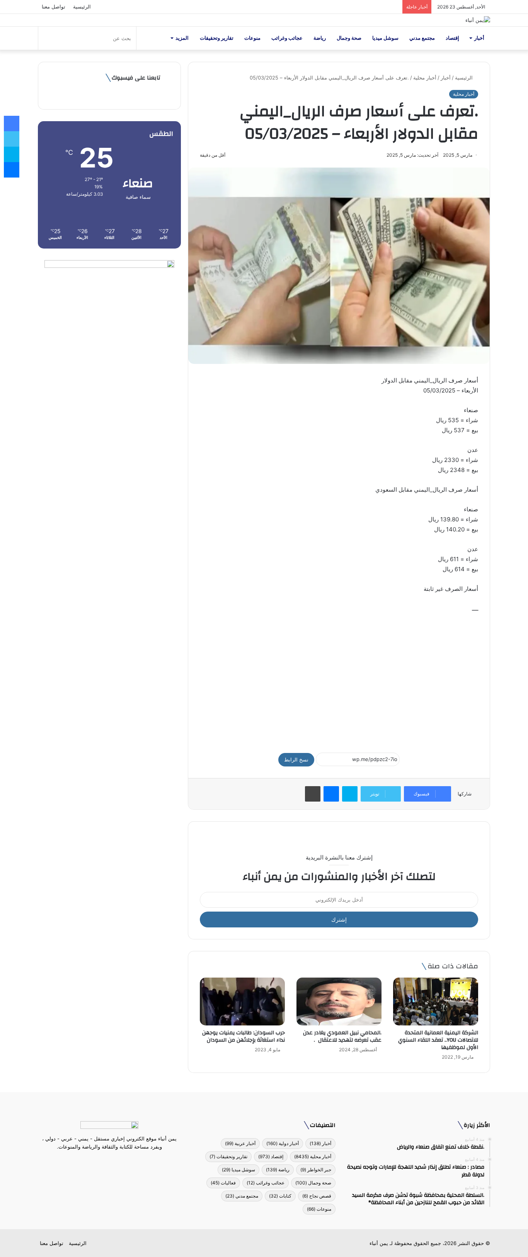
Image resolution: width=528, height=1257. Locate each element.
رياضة (319, 38)
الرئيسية (82, 6)
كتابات (280, 1196)
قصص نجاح (316, 1196)
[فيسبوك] (123, 1161)
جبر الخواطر (315, 1169)
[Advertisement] (339, 679)
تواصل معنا (53, 6)
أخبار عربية (240, 1143)
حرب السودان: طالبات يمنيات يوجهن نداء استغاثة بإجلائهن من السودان (243, 1036)
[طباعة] (312, 794)
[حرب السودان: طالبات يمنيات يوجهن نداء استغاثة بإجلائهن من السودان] (242, 1001)
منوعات (252, 38)
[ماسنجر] (331, 794)
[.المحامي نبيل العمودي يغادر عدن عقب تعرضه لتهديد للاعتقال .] (339, 1001)
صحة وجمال (349, 38)
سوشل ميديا (385, 38)
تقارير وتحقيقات (216, 38)
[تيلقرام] (104, 1161)
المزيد (182, 38)
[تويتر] (114, 1161)
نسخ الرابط (296, 759)
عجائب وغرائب (287, 38)
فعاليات (223, 1183)
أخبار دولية (282, 1143)
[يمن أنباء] (477, 20)
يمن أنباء (379, 1243)
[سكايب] (350, 794)
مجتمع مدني (422, 38)
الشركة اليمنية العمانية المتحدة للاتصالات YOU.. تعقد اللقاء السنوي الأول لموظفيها (438, 1040)
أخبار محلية (424, 77)
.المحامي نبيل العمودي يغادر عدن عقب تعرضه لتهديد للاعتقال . (342, 1036)
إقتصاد (452, 38)
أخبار (479, 38)
